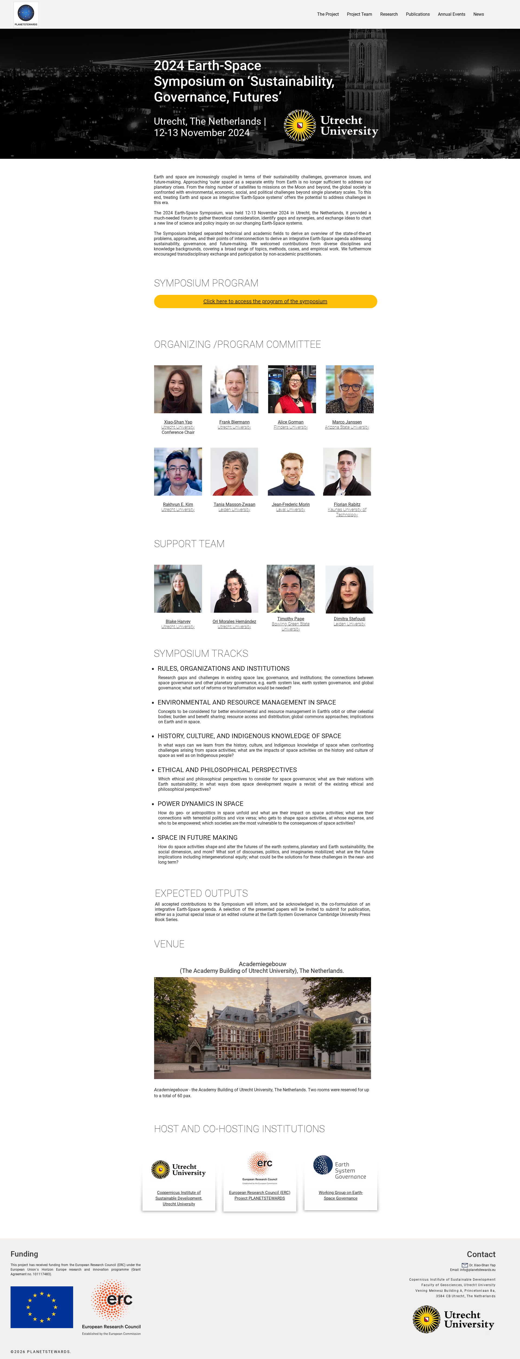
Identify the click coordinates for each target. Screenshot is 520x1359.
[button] (451, 14)
